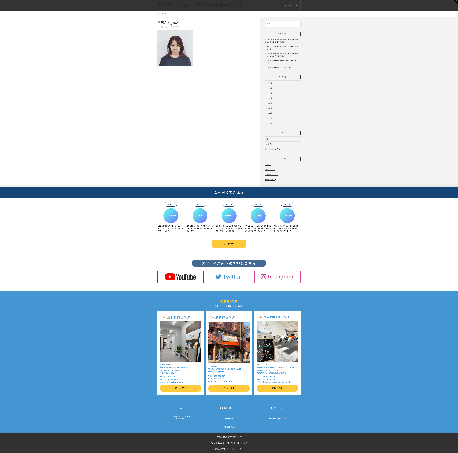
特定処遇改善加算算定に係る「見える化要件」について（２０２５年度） (282, 55)
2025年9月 (269, 88)
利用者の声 (269, 144)
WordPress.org (270, 180)
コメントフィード (271, 175)
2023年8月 (269, 103)
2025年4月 (269, 93)
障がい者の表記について (221, 443)
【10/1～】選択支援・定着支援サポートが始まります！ (282, 48)
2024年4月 (269, 98)
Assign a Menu (291, 5)
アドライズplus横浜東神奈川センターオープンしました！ (282, 62)
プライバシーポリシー (234, 449)
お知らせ (268, 139)
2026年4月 (269, 83)
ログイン (268, 165)
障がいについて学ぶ (272, 149)
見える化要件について (239, 443)
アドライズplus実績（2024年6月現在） (279, 68)
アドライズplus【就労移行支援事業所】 (200, 5)
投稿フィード (270, 170)
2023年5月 (269, 108)
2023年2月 (269, 123)
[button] (455, 2)
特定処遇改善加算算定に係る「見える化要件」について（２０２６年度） (282, 41)
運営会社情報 (220, 449)
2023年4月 (269, 113)
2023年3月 (269, 118)
